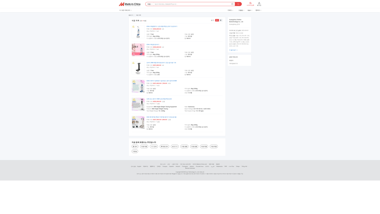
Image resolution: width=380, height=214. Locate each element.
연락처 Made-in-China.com (200, 164)
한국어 (207, 166)
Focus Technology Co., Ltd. (192, 172)
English (139, 166)
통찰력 (218, 164)
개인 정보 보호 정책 (185, 164)
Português (185, 166)
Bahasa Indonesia (190, 168)
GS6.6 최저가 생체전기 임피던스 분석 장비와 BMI (162, 81)
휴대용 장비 (164, 146)
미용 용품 (184, 146)
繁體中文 (152, 166)
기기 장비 (154, 146)
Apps (249, 10)
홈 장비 (135, 146)
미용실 (135, 151)
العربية (212, 166)
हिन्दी (226, 166)
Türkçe (237, 166)
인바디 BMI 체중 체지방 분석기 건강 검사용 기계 (161, 63)
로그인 (259, 5)
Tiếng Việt (244, 166)
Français (165, 166)
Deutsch (178, 166)
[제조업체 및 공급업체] (129, 4)
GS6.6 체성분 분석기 (153, 44)
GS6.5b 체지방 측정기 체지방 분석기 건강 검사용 (161, 117)
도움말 (241, 10)
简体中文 (145, 166)
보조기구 (175, 146)
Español (171, 166)
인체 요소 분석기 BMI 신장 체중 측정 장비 (159, 99)
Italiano (192, 166)
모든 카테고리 (125, 10)
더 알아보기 (233, 50)
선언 (168, 164)
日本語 (159, 166)
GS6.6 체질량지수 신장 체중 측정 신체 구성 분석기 (162, 26)
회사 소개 (162, 164)
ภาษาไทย (231, 166)
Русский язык (199, 166)
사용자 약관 (175, 164)
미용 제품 (144, 146)
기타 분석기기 (233, 63)
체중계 (231, 60)
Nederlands (219, 166)
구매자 (230, 10)
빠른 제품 (211, 164)
